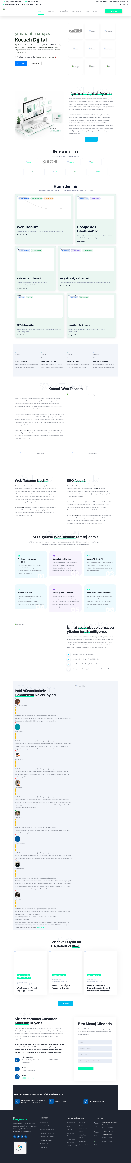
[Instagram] (127, 4)
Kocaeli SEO (44, 1122)
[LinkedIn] (124, 4)
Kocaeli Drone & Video (47, 1129)
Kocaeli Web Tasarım (46, 1126)
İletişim (95, 11)
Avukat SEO (44, 1144)
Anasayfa (41, 11)
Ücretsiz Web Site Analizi (71, 1140)
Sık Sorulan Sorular (70, 1134)
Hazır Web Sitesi (72, 1145)
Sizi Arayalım (35, 63)
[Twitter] (121, 4)
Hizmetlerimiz (63, 11)
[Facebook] (117, 4)
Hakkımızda (91, 139)
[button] (127, 11)
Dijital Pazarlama (24, 977)
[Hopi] (114, 162)
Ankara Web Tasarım (83, 1136)
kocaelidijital (28, 984)
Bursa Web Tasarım (46, 1140)
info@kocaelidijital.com (13, 2)
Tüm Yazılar (65, 1003)
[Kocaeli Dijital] (30, 162)
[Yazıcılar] (34, 172)
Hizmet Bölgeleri (84, 1144)
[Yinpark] (97, 172)
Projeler (69, 1129)
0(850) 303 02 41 (32, 1)
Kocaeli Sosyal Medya (47, 1133)
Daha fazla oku (41, 927)
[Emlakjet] (51, 162)
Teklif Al (113, 11)
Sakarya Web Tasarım (47, 1136)
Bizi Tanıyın (21, 63)
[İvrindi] (93, 162)
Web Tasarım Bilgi (23, 975)
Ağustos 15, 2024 (22, 982)
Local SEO (43, 1147)
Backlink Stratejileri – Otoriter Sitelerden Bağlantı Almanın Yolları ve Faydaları (98, 988)
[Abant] (72, 162)
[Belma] (76, 172)
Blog (87, 11)
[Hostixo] (55, 172)
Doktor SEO (82, 1141)
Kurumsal (51, 11)
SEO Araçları (76, 11)
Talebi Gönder (85, 1069)
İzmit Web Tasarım (82, 1123)
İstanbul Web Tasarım (83, 1129)
